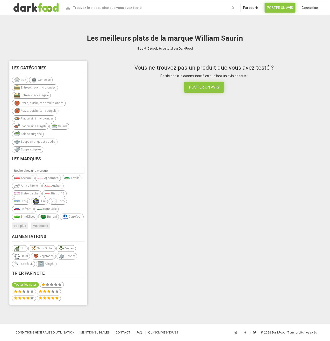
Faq (139, 332)
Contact (123, 332)
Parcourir (250, 8)
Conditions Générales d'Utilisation (44, 332)
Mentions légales (95, 332)
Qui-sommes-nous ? (163, 332)
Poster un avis (280, 8)
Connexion (309, 8)
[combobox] (144, 8)
